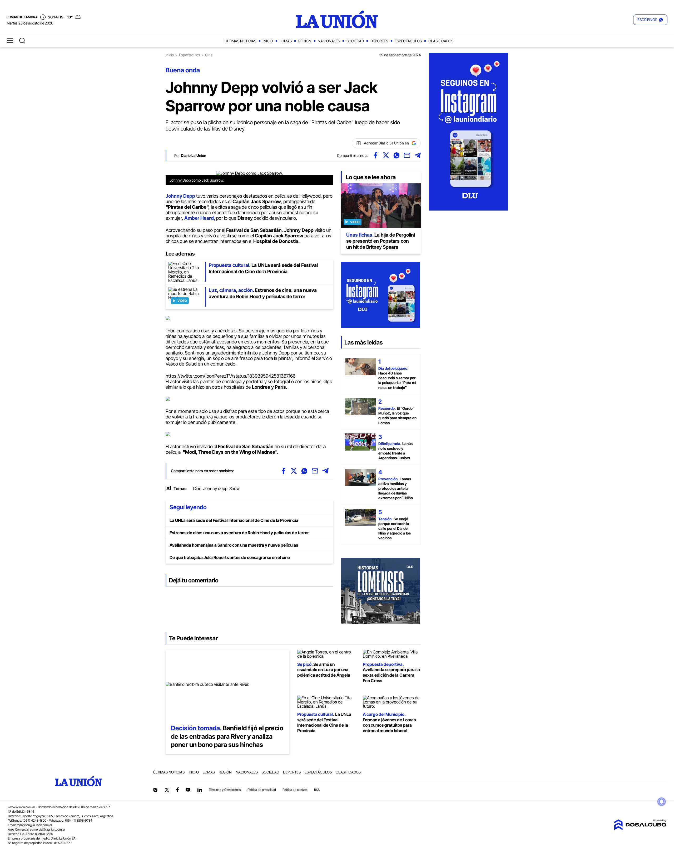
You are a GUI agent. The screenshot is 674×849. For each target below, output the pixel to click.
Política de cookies (295, 790)
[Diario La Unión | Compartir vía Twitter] (386, 155)
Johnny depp (215, 488)
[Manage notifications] (661, 801)
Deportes (379, 41)
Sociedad (355, 41)
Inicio (268, 41)
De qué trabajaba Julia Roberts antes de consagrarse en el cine (230, 557)
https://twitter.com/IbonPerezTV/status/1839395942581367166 (230, 376)
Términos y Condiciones (225, 790)
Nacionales (329, 41)
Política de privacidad (261, 790)
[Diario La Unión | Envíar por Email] (407, 155)
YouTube (188, 790)
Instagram (155, 789)
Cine (197, 488)
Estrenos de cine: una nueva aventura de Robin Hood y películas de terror (239, 532)
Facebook (177, 789)
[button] (650, 19)
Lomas (286, 41)
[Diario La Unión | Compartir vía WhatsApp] (396, 155)
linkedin (199, 789)
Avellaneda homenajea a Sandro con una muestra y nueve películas (234, 545)
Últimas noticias (240, 41)
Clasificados (440, 41)
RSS (317, 790)
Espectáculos (408, 41)
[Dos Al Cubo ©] (640, 828)
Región (304, 41)
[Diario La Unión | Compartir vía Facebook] (375, 155)
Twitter (167, 790)
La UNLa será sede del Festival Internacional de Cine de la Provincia (234, 520)
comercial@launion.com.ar (47, 829)
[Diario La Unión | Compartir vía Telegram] (417, 155)
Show (234, 488)
